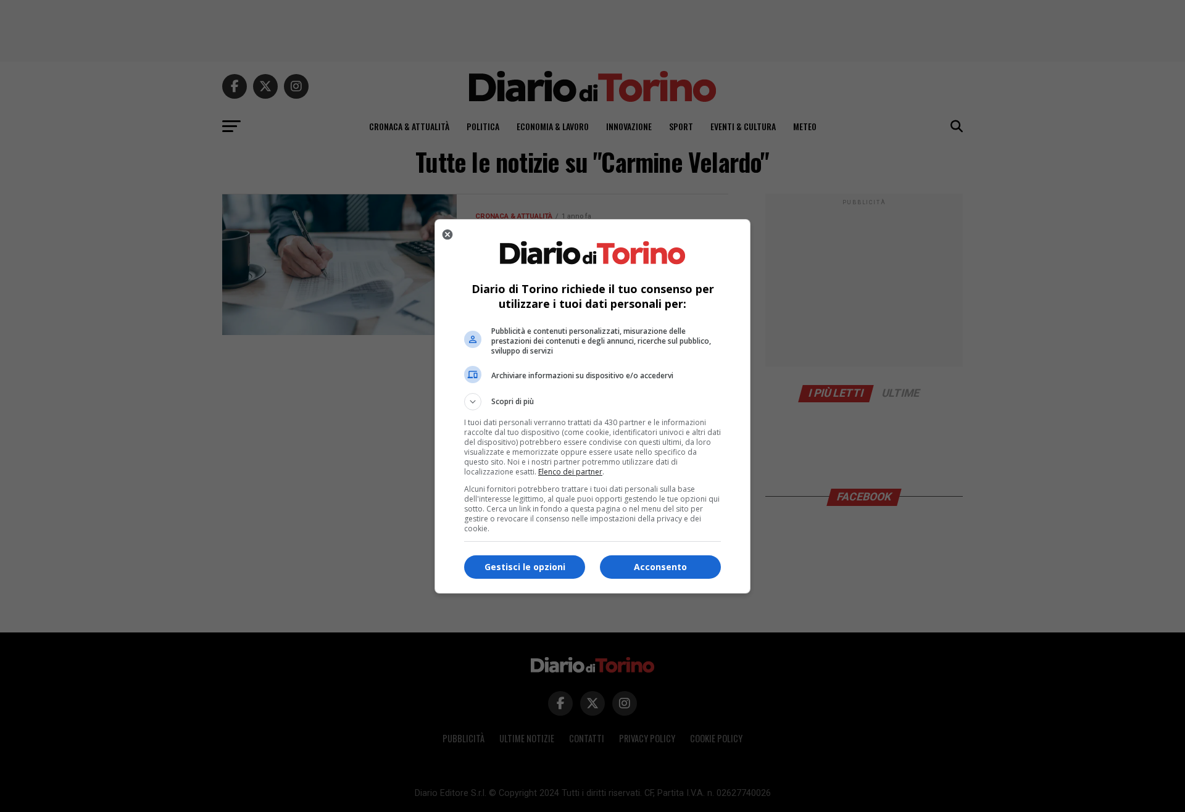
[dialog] (592, 406)
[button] (592, 401)
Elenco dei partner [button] (570, 471)
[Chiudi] (447, 234)
